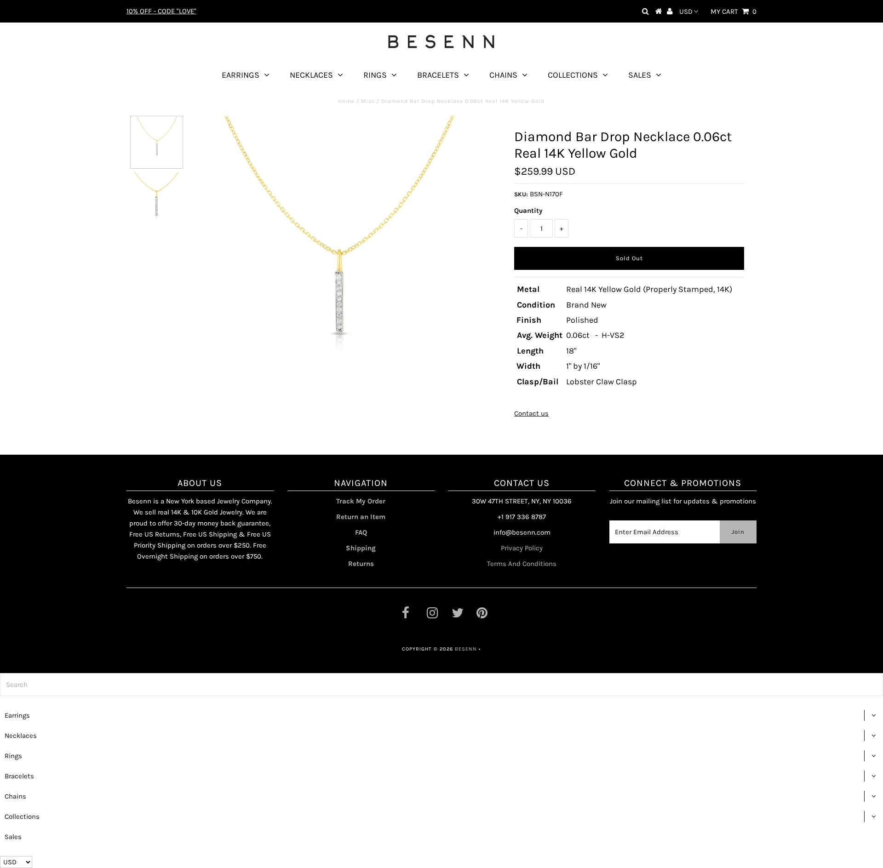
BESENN (466, 649)
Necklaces (311, 75)
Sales (639, 75)
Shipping (361, 548)
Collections (573, 75)
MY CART (734, 11)
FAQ (361, 532)
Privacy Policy (522, 548)
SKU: (521, 194)
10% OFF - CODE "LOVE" (161, 11)
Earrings (240, 75)
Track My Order (360, 501)
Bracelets (438, 75)
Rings (375, 75)
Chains (503, 75)
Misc (368, 101)
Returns (361, 564)
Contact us (531, 413)
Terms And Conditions (521, 564)
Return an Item (360, 517)
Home (346, 101)
